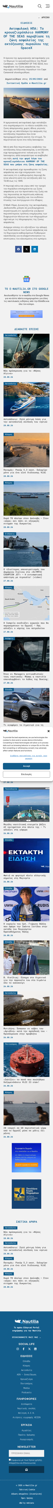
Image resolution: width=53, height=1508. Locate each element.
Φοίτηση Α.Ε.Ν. (26, 1412)
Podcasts (26, 1392)
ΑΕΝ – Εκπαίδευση (26, 1374)
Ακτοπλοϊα (26, 1370)
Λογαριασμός (26, 1439)
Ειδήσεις (26, 22)
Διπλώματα (26, 1403)
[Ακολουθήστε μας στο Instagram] (17, 1349)
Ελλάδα (26, 1361)
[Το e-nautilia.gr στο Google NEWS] (26, 279)
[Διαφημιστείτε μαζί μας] (26, 314)
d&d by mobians (26, 1502)
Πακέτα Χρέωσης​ (26, 1434)
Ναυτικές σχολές (26, 1408)
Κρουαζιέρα (26, 1379)
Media (26, 1387)
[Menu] (48, 6)
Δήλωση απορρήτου (19, 1493)
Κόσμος (26, 1365)
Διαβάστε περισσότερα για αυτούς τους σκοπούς (28, 757)
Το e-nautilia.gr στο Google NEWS (26, 290)
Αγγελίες (26, 1430)
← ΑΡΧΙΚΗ (43, 17)
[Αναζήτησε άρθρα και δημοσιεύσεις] (40, 6)
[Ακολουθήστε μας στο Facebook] (23, 1349)
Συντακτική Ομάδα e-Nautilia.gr (26, 83)
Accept (26, 766)
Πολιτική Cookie (26, 1489)
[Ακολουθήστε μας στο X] (29, 1349)
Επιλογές (26, 774)
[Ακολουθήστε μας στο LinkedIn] (35, 1349)
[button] (48, 731)
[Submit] (26, 1469)
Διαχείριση (35, 1493)
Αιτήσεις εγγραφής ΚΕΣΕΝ (26, 1417)
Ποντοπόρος (26, 1383)
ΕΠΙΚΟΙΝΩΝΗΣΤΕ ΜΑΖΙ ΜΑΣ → (26, 1337)
